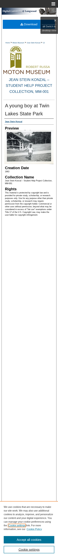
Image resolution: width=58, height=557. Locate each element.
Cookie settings (16, 525)
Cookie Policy (34, 529)
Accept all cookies (29, 539)
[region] (29, 529)
